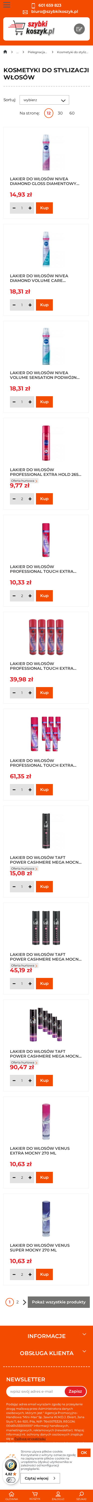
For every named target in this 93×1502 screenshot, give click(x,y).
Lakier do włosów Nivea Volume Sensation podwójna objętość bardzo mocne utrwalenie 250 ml (45, 374)
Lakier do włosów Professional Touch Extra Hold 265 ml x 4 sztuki (41, 665)
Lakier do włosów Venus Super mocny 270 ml (40, 1247)
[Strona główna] (5, 53)
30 (60, 113)
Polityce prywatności (30, 1438)
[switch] (10, 1480)
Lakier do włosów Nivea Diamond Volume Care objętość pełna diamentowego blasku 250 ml (45, 278)
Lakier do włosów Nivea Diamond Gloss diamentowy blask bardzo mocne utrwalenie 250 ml (43, 181)
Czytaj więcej (36, 1478)
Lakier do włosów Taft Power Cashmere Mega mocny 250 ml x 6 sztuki (45, 1053)
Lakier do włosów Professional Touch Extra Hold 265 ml (41, 568)
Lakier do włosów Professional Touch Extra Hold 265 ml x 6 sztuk (41, 762)
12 (49, 113)
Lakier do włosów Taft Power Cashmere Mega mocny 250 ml (45, 859)
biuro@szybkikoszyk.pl (54, 11)
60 (72, 113)
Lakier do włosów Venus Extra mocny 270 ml (40, 1150)
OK (84, 1452)
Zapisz (75, 1391)
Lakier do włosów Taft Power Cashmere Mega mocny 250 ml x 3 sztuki (45, 956)
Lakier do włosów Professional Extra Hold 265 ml (44, 471)
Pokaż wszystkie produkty (59, 1302)
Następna (24, 1302)
